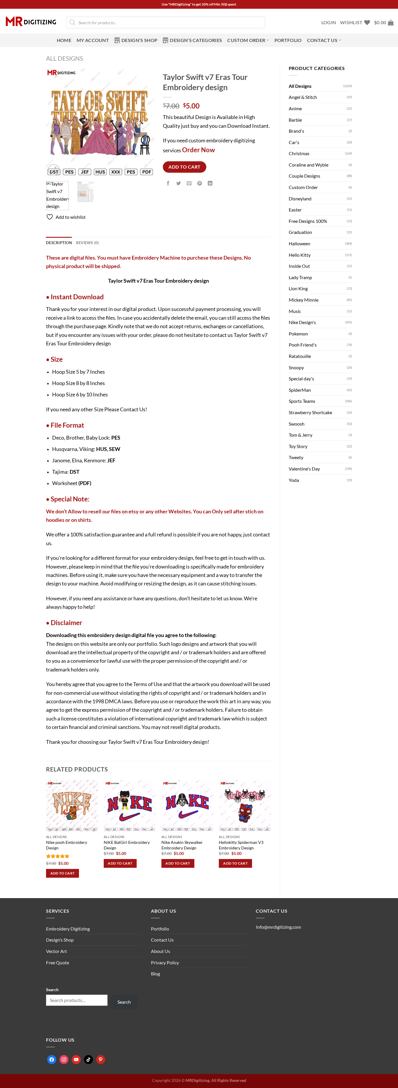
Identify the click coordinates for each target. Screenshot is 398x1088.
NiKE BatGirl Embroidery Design (127, 845)
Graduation (300, 232)
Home (64, 40)
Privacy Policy (165, 962)
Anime (295, 108)
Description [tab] (59, 242)
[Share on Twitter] (178, 183)
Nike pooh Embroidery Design (66, 845)
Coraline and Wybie (308, 164)
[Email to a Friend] (189, 183)
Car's (294, 142)
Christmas (299, 153)
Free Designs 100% (308, 221)
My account (93, 40)
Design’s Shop (139, 40)
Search (52, 989)
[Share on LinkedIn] (210, 183)
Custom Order (246, 40)
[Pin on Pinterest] (200, 183)
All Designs (64, 58)
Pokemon (298, 333)
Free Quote (57, 962)
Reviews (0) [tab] (87, 242)
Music (295, 311)
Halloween (299, 243)
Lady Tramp (300, 277)
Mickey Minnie (303, 299)
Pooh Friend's (303, 344)
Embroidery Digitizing (68, 928)
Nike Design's (302, 322)
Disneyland (300, 198)
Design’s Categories (196, 40)
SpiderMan (300, 390)
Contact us (322, 40)
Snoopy (296, 367)
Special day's (301, 378)
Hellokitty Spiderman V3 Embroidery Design (241, 845)
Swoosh (296, 423)
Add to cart (184, 166)
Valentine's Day (304, 468)
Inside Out (299, 266)
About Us (160, 951)
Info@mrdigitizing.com (278, 927)
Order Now (198, 150)
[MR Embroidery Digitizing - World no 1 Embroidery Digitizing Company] (30, 21)
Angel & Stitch (303, 97)
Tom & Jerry (300, 435)
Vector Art (56, 951)
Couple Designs (304, 176)
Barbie (295, 120)
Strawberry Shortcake (310, 412)
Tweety (296, 457)
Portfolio (288, 40)
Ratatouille (300, 356)
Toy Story (298, 446)
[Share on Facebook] (168, 183)
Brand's (296, 131)
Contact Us (132, 409)
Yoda (294, 480)
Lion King (298, 288)
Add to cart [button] (62, 873)
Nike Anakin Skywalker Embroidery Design (182, 845)
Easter (295, 209)
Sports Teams (302, 401)
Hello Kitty (300, 255)
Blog (155, 973)
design (123, 635)
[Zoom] (53, 170)
